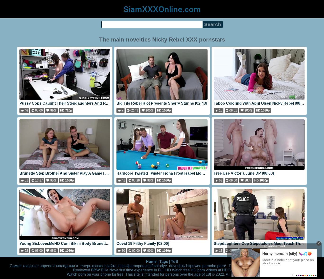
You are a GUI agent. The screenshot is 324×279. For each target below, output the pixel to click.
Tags (163, 262)
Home (151, 262)
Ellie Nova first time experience (127, 270)
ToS (174, 262)
